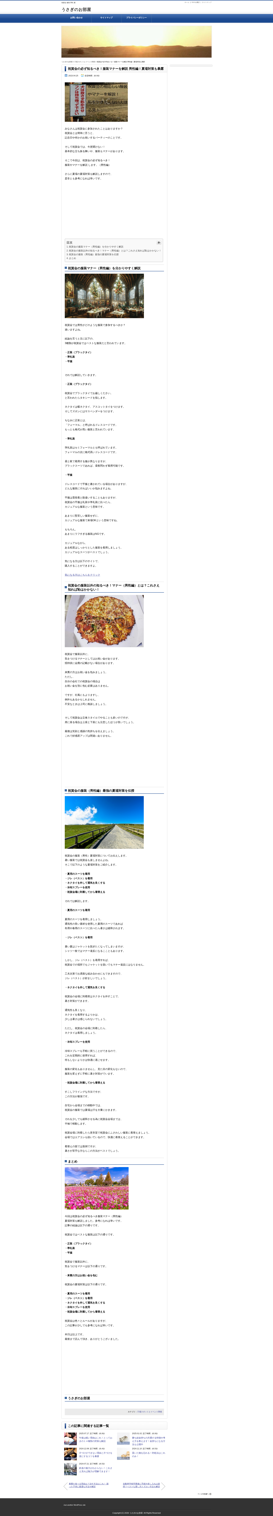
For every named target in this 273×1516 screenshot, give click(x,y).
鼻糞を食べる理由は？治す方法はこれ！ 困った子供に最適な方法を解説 (89, 1485)
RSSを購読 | (197, 2)
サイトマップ (207, 2)
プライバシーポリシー (136, 17)
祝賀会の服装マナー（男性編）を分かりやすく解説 (96, 246)
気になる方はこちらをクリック (82, 575)
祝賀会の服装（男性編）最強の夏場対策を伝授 (94, 254)
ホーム (187, 2)
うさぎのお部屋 (76, 9)
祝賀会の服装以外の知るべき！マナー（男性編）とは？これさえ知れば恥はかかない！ (115, 250)
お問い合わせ (76, 17)
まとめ (72, 258)
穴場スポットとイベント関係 (84, 62)
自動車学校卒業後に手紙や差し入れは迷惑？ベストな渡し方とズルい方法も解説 (141, 1485)
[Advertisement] (114, 216)
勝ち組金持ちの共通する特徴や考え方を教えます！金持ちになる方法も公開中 (148, 1441)
